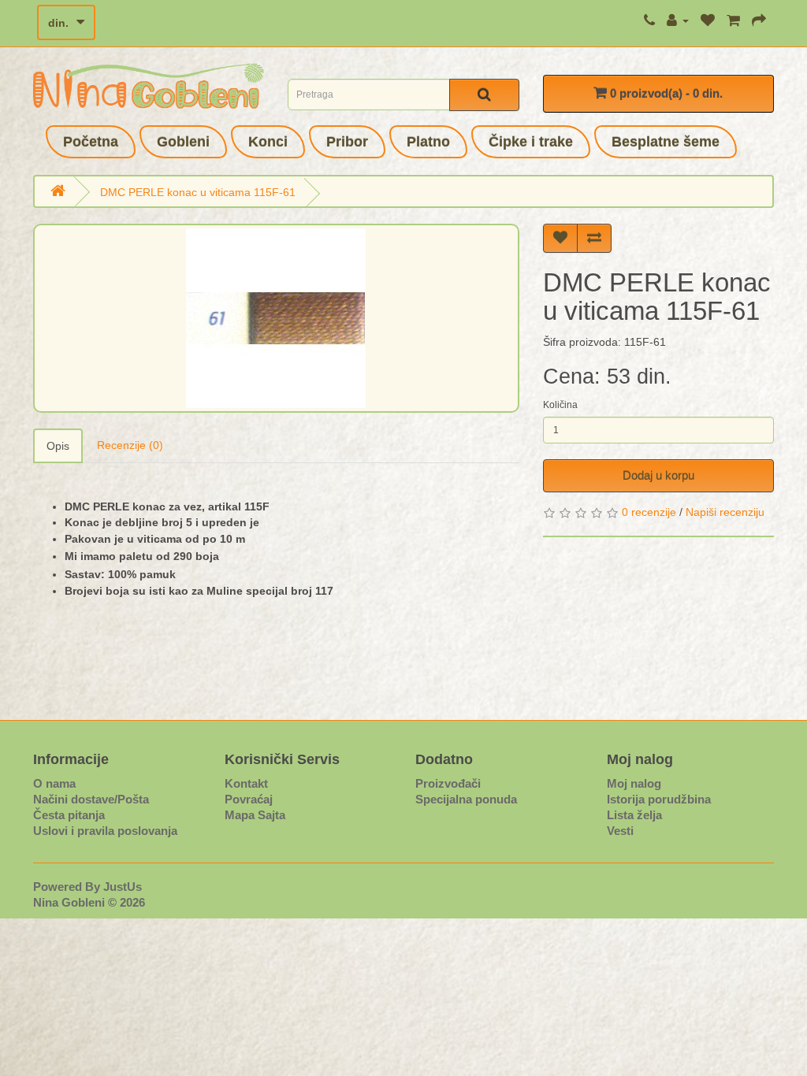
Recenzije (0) (130, 445)
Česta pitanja (69, 815)
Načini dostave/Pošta (91, 799)
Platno (428, 142)
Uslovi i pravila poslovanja (105, 830)
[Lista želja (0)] (708, 20)
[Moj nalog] (678, 20)
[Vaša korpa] (733, 20)
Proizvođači (448, 783)
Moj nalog (634, 783)
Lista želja (634, 815)
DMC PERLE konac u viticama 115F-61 (198, 192)
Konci (268, 142)
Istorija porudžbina (659, 799)
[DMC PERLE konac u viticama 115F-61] (276, 318)
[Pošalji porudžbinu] (759, 20)
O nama (54, 783)
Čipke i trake (531, 142)
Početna (90, 142)
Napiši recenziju (725, 512)
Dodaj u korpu (658, 475)
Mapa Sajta (255, 815)
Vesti (620, 830)
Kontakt (246, 783)
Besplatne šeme (666, 142)
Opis (57, 446)
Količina (560, 404)
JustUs (122, 886)
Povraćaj (249, 799)
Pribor (347, 142)
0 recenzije (649, 512)
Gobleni (183, 142)
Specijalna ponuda (466, 799)
